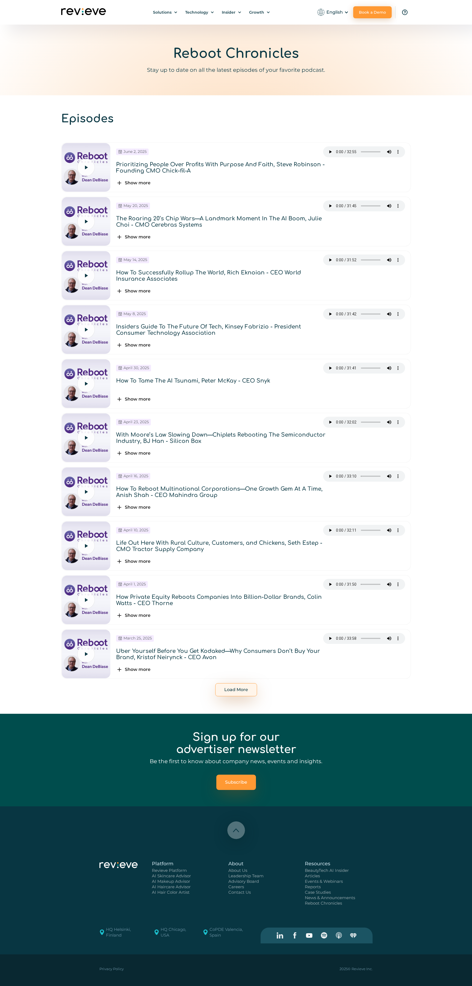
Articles (312, 875)
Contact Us (239, 892)
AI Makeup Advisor (171, 881)
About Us (237, 870)
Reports (313, 886)
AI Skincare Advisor (171, 875)
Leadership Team (246, 875)
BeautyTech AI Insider (327, 870)
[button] (165, 12)
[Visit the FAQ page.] (405, 12)
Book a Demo (372, 12)
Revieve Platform (169, 870)
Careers (236, 886)
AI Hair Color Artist (171, 892)
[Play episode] (86, 167)
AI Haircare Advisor (171, 886)
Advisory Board (243, 881)
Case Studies (318, 892)
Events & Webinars (324, 881)
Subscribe (236, 782)
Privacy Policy (111, 969)
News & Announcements (330, 897)
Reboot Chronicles (323, 903)
